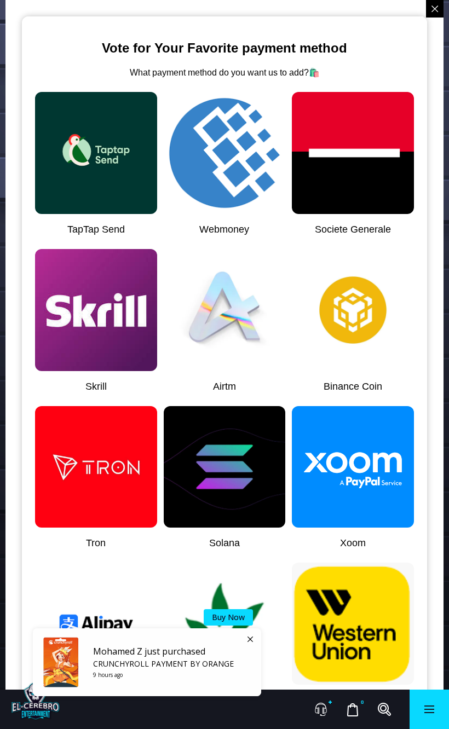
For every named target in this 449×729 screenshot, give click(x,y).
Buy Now (228, 617)
